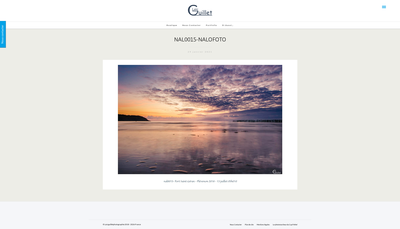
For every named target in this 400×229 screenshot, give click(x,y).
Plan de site (249, 225)
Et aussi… (227, 25)
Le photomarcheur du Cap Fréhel (285, 225)
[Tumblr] (23, 6)
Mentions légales (263, 225)
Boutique (172, 25)
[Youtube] (19, 6)
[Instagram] (28, 6)
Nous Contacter (191, 25)
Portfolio (211, 25)
